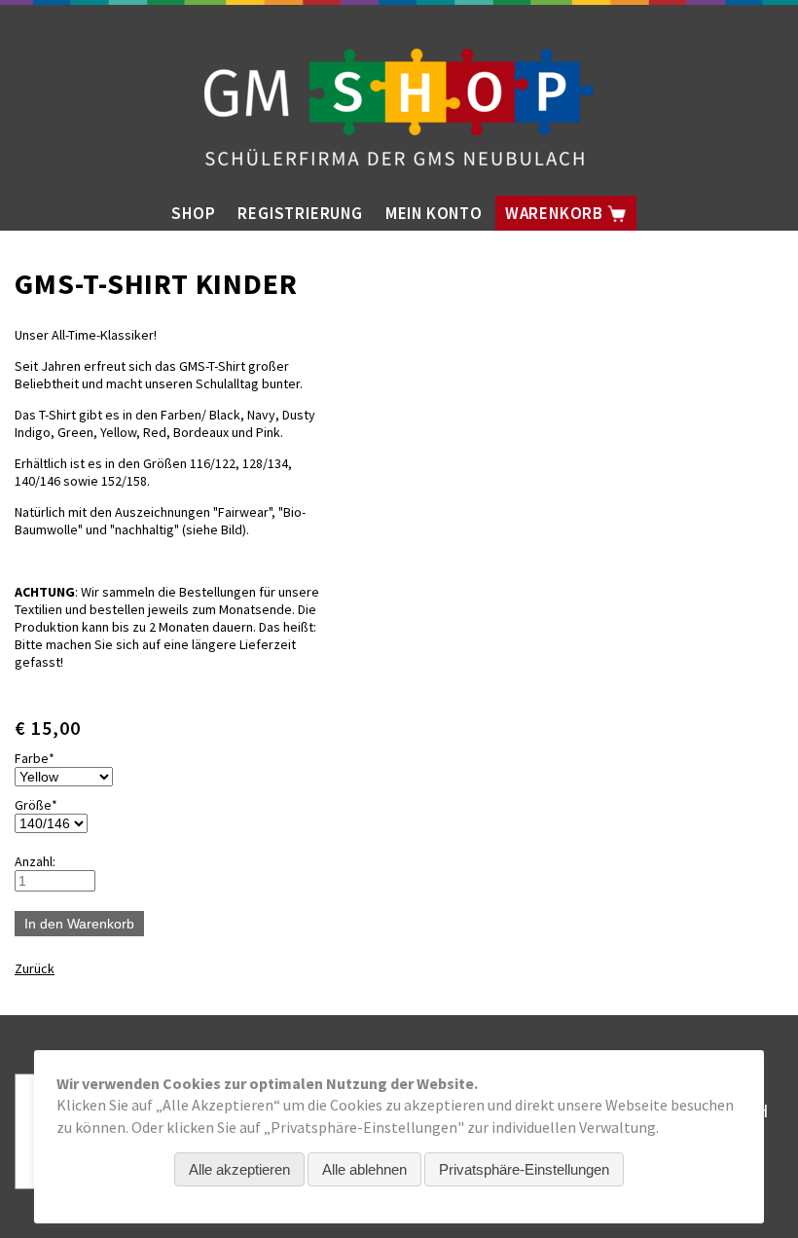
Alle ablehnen (364, 1169)
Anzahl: (35, 861)
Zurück (34, 968)
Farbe (44, 758)
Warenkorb (556, 213)
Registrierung (299, 213)
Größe (44, 805)
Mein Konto (434, 213)
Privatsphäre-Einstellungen (524, 1169)
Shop (193, 213)
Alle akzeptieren (239, 1169)
